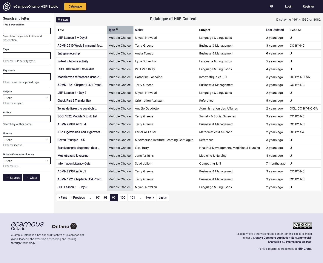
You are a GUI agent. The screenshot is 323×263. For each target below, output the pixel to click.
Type (114, 30)
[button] (63, 19)
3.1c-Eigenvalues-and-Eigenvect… (80, 132)
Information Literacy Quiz (74, 163)
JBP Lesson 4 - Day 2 (72, 93)
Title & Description (13, 24)
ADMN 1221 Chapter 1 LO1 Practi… (80, 85)
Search (15, 178)
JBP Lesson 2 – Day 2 (72, 37)
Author (139, 30)
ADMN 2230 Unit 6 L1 (72, 171)
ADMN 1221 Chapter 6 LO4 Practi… (80, 179)
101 (132, 197)
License (7, 133)
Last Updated (275, 30)
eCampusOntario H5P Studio (35, 6)
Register (308, 6)
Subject (7, 91)
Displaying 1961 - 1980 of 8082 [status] (298, 19)
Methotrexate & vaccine (73, 155)
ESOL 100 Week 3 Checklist (76, 69)
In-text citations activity (73, 61)
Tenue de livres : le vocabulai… (77, 108)
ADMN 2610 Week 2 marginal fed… (80, 45)
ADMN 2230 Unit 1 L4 (72, 124)
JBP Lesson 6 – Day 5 (72, 187)
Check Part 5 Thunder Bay (74, 100)
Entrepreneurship (69, 53)
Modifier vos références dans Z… (79, 77)
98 (105, 197)
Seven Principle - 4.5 (71, 140)
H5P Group (304, 248)
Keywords (9, 70)
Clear (33, 178)
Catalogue (75, 6)
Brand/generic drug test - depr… (78, 148)
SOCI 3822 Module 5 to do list (77, 116)
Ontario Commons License (18, 154)
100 (122, 197)
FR (271, 6)
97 (97, 197)
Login (288, 6)
